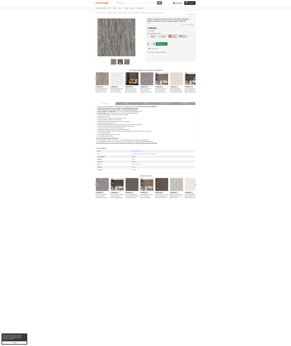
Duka (148, 23)
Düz (141, 164)
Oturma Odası (152, 154)
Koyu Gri (133, 151)
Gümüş (138, 151)
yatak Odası (137, 154)
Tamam (14, 342)
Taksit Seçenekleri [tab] (165, 103)
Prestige (133, 167)
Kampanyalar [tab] (125, 103)
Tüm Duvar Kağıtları (101, 8)
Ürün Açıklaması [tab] (105, 103)
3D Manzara (140, 8)
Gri (142, 151)
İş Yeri (146, 154)
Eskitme (133, 164)
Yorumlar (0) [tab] (145, 103)
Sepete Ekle (162, 44)
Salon (142, 154)
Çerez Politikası (18, 337)
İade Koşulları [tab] (185, 103)
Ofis (132, 154)
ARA (159, 3)
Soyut (137, 164)
